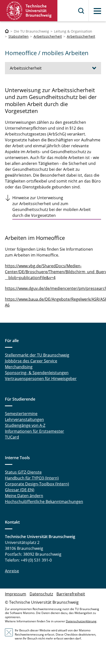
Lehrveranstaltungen (24, 419)
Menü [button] (97, 11)
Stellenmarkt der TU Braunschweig (37, 355)
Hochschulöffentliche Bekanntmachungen (44, 501)
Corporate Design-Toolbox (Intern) (37, 484)
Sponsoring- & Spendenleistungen (37, 372)
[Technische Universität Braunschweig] (29, 10)
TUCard (12, 437)
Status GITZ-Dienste (23, 472)
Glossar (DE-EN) (19, 489)
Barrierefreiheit (70, 594)
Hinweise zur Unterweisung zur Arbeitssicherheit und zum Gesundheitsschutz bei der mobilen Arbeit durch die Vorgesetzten (51, 206)
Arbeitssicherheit (48, 36)
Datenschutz (41, 594)
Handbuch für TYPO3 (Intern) (32, 478)
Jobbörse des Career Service (31, 361)
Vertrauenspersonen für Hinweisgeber (41, 378)
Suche (81, 10)
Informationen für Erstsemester (34, 431)
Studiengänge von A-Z (25, 425)
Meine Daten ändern (24, 495)
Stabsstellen (18, 36)
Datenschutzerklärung (81, 621)
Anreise (12, 571)
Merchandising (19, 366)
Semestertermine (21, 413)
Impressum (15, 594)
